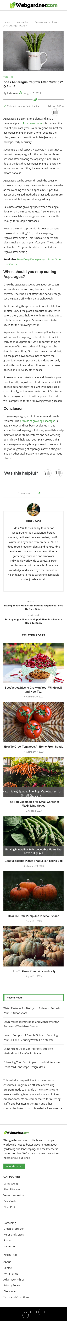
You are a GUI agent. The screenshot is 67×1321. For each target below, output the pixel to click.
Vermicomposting (13, 1195)
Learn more (54, 1108)
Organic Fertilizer (13, 1228)
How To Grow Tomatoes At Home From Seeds (33, 746)
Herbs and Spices (13, 1234)
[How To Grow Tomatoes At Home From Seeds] (33, 722)
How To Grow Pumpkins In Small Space (33, 916)
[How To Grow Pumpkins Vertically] (33, 946)
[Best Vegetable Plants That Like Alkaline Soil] (33, 836)
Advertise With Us (14, 1279)
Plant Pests (9, 1207)
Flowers (8, 1240)
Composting (10, 1183)
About (7, 1262)
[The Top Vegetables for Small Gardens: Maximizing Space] (33, 777)
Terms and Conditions (16, 1297)
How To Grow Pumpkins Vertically (33, 971)
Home (6, 22)
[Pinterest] (41, 1315)
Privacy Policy (11, 1285)
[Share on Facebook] (43, 493)
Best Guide (9, 1201)
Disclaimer (9, 1291)
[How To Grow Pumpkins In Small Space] (33, 891)
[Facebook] (26, 1315)
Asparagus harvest (33, 123)
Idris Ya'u (12, 93)
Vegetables (22, 22)
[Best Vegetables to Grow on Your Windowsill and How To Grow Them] (33, 663)
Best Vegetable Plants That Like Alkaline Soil (34, 860)
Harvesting (9, 1246)
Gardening (9, 1223)
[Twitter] (33, 1315)
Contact (7, 1267)
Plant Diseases (11, 1189)
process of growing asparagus (37, 421)
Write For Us (10, 1273)
